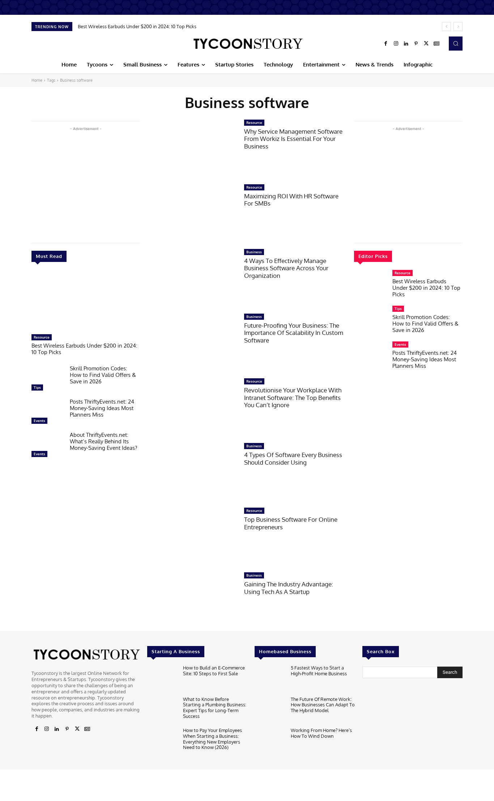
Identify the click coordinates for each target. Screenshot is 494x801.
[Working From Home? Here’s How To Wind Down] (270, 741)
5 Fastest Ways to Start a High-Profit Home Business (319, 670)
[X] (426, 44)
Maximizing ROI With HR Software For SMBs (291, 199)
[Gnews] (436, 44)
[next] (458, 26)
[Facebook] (386, 44)
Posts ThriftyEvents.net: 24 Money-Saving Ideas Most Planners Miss (102, 408)
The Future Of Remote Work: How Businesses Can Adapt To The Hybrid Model (323, 704)
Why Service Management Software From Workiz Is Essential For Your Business (293, 139)
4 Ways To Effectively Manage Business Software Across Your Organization (286, 268)
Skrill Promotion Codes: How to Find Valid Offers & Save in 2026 (103, 375)
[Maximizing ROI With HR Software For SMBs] (192, 213)
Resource (42, 337)
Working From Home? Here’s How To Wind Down (321, 733)
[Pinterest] (416, 44)
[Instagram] (396, 44)
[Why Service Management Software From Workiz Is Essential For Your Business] (192, 148)
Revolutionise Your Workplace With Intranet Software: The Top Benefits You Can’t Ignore (292, 397)
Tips (37, 387)
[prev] (446, 26)
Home (36, 80)
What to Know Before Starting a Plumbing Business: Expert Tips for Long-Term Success (214, 707)
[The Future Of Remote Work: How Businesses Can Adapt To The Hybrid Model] (270, 710)
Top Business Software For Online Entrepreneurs (290, 523)
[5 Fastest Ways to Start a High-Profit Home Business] (270, 679)
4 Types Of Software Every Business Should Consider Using (293, 458)
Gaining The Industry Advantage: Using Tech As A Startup (288, 587)
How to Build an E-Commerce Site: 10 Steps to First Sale (214, 670)
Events (39, 420)
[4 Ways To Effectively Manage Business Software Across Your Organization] (192, 277)
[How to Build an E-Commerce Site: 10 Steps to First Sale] (162, 679)
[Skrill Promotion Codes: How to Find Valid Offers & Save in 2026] (47, 380)
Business (254, 251)
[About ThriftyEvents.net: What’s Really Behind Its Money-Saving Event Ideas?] (47, 446)
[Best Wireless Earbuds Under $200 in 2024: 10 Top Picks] (85, 301)
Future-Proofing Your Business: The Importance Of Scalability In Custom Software (293, 333)
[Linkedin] (406, 44)
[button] (456, 43)
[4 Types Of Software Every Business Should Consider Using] (192, 471)
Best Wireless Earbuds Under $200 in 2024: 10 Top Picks (137, 26)
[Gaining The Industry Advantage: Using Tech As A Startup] (192, 601)
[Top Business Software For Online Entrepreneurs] (192, 536)
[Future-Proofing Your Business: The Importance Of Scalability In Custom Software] (192, 342)
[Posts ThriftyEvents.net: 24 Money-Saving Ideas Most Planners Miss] (47, 413)
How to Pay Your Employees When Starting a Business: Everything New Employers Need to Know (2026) (212, 738)
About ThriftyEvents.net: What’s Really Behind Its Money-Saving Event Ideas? (103, 441)
